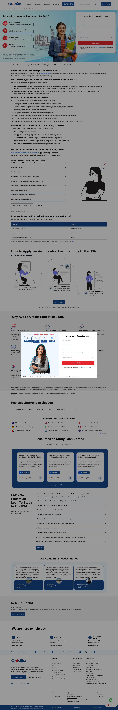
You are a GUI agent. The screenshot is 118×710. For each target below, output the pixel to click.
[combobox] (63, 352)
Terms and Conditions (82, 367)
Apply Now (78, 363)
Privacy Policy (89, 367)
